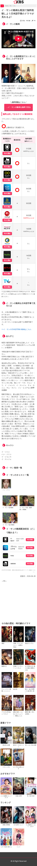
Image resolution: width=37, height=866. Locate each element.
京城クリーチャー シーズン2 (18, 667)
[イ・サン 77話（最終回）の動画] (27, 501)
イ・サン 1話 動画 (8, 507)
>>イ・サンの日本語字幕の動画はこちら (16, 329)
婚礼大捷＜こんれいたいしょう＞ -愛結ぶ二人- (18, 714)
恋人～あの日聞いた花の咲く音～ (29, 691)
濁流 (3, 643)
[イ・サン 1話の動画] (10, 518)
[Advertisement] (18, 600)
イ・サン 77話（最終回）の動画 (26, 508)
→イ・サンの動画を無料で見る (18, 107)
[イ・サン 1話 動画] (10, 501)
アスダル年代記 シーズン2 (6, 713)
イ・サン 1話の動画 (8, 525)
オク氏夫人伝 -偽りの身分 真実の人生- (30, 668)
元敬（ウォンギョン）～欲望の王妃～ (18, 645)
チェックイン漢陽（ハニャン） (6, 690)
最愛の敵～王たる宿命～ (29, 713)
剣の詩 (15, 689)
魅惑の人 (4, 666)
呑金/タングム (29, 643)
